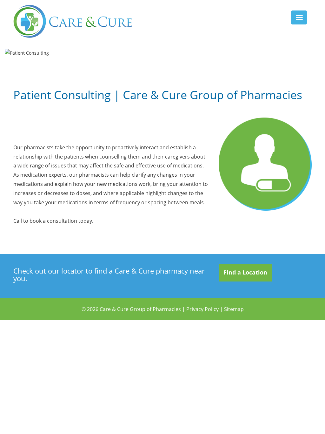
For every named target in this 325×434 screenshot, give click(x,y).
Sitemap (234, 309)
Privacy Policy (202, 309)
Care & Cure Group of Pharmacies (140, 309)
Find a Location (245, 272)
